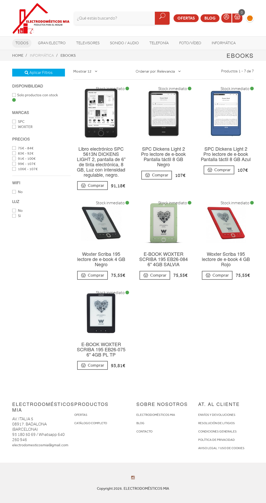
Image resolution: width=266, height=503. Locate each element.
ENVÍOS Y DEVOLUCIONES (216, 415)
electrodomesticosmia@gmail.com (40, 445)
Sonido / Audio (124, 43)
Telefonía (159, 43)
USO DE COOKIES (232, 448)
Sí (19, 216)
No (20, 192)
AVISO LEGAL (207, 448)
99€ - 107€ (26, 164)
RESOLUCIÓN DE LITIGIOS (216, 423)
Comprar (96, 185)
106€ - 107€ (27, 169)
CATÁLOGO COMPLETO (90, 423)
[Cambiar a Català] (250, 18)
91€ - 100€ (26, 158)
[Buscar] (162, 18)
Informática (224, 43)
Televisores (87, 43)
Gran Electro (52, 43)
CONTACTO (144, 431)
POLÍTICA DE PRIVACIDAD (216, 440)
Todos (21, 43)
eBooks (68, 55)
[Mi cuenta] (226, 18)
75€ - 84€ (25, 148)
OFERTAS (80, 415)
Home (17, 55)
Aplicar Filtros (40, 72)
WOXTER (24, 127)
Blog (210, 18)
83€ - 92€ (25, 153)
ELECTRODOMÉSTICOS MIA (155, 415)
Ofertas (186, 18)
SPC (20, 121)
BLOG (140, 423)
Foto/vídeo (190, 43)
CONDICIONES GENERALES (217, 431)
